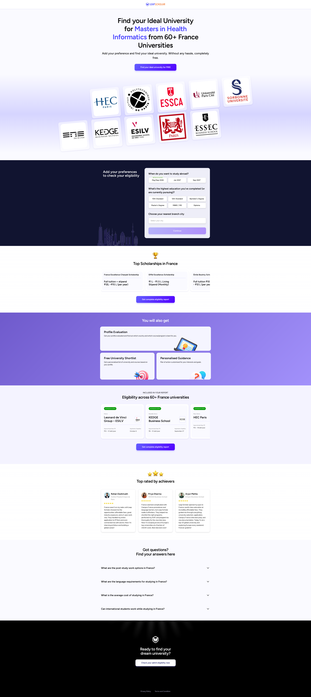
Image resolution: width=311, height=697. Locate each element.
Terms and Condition (162, 691)
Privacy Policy (146, 691)
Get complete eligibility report (155, 299)
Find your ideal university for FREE (155, 67)
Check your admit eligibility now (155, 663)
